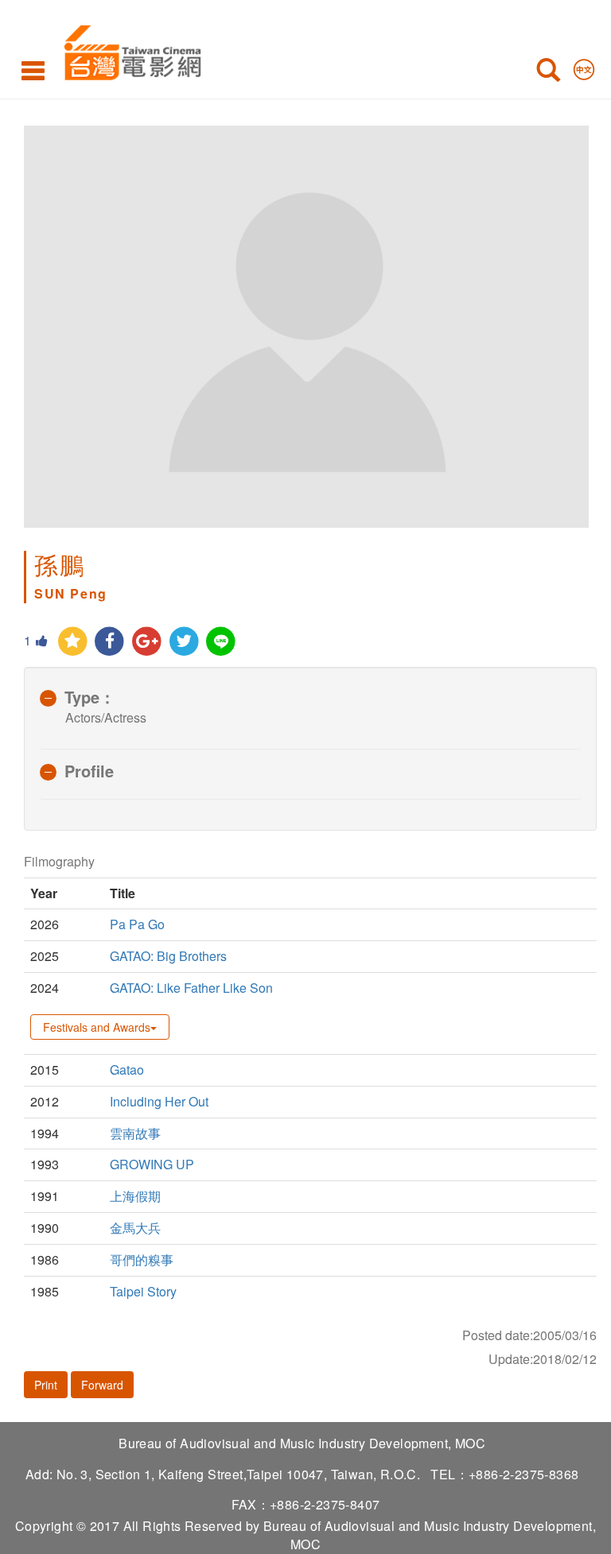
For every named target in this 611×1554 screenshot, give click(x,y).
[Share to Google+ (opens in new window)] (147, 642)
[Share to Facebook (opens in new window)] (110, 642)
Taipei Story (143, 1291)
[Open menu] (33, 70)
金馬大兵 (135, 1228)
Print (45, 1385)
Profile (89, 770)
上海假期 (135, 1196)
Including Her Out (159, 1101)
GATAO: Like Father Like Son (191, 988)
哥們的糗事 (141, 1259)
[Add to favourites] (73, 642)
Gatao (127, 1069)
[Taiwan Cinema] (128, 50)
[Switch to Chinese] (584, 66)
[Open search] (548, 73)
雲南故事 (135, 1133)
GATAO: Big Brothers (168, 956)
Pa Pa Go (137, 924)
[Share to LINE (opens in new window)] (221, 642)
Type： (89, 696)
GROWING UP (153, 1164)
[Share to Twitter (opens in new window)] (184, 642)
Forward (102, 1385)
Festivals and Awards (96, 1027)
